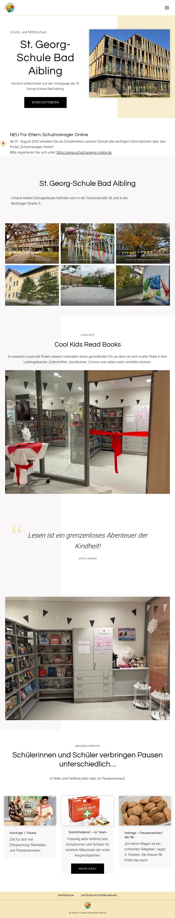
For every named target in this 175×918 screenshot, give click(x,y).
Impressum (66, 895)
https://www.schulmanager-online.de (84, 152)
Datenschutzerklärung (99, 895)
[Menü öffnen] (167, 7)
